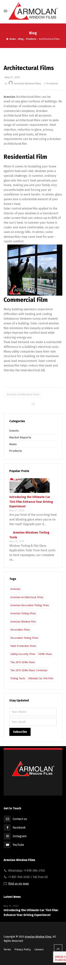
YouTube (18, 845)
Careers (39, 949)
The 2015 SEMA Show (22, 662)
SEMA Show (45, 654)
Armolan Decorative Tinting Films (29, 605)
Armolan (15, 589)
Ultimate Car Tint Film (40, 678)
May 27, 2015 (12, 77)
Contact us (20, 819)
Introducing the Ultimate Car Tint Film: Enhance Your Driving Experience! (31, 501)
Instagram (20, 836)
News (13, 444)
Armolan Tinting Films (23, 613)
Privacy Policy (22, 949)
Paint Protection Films (23, 646)
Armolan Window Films (27, 83)
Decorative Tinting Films (24, 638)
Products (52, 83)
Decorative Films (20, 629)
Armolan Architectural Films (23, 394)
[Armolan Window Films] (33, 11)
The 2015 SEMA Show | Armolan (28, 670)
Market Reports (20, 437)
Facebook (19, 827)
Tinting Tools (17, 678)
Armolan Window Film (23, 621)
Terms (7, 949)
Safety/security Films (22, 654)
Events (14, 430)
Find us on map (18, 883)
